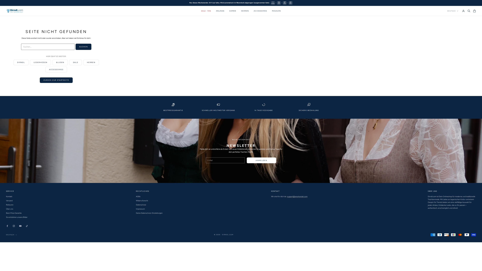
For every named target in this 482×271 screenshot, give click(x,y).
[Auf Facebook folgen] (7, 226)
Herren (245, 11)
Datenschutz (141, 205)
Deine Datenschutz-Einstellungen (149, 213)
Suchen (83, 47)
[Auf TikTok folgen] (27, 226)
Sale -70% (206, 11)
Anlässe (220, 11)
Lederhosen (40, 62)
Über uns (9, 209)
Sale (75, 62)
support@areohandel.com (297, 196)
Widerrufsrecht (142, 201)
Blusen (60, 62)
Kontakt (9, 196)
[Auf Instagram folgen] (14, 226)
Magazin (276, 11)
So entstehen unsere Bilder (16, 217)
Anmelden (261, 160)
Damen (232, 11)
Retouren (9, 205)
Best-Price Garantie (14, 213)
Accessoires (260, 11)
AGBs (138, 196)
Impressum (140, 209)
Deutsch (451, 11)
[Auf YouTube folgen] (20, 226)
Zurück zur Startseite (56, 80)
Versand (9, 201)
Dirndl (21, 62)
